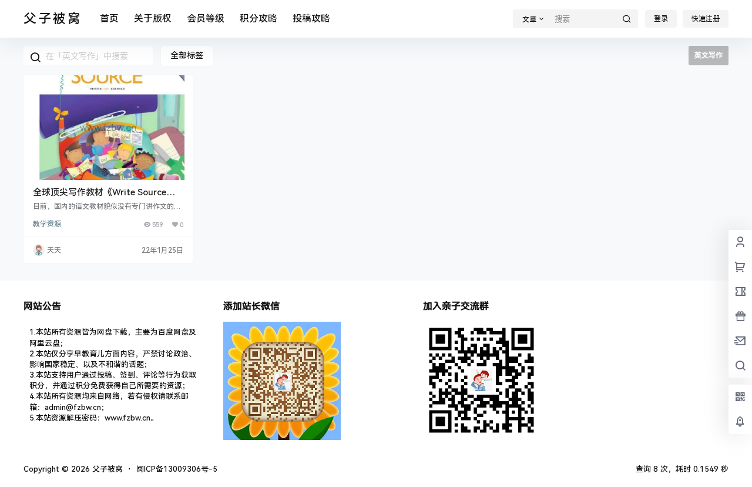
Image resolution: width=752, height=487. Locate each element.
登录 (661, 19)
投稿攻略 (311, 18)
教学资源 (47, 224)
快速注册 (705, 19)
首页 (109, 18)
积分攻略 (258, 18)
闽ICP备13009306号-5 (176, 469)
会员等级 (205, 18)
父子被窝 (106, 469)
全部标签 (186, 55)
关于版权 (153, 18)
